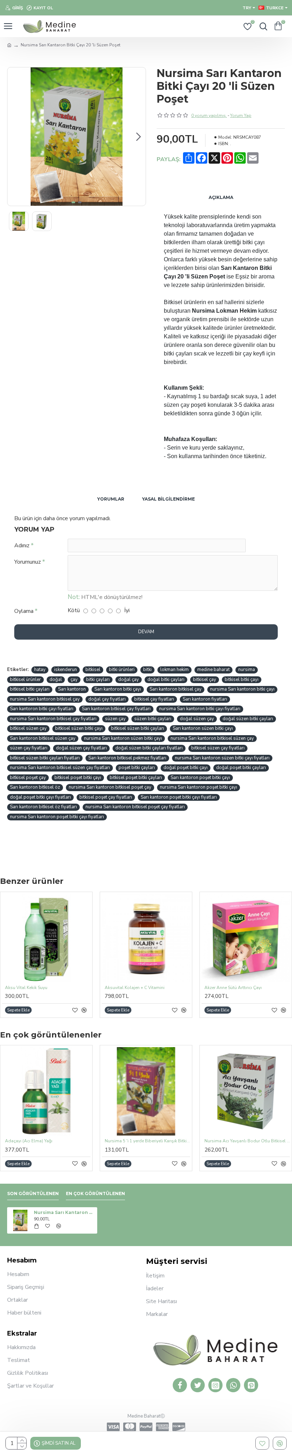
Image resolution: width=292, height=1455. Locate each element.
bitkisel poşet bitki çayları (136, 777)
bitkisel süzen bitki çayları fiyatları (45, 758)
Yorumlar (110, 499)
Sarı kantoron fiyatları (205, 699)
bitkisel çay (204, 679)
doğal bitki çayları (165, 679)
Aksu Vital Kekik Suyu (26, 987)
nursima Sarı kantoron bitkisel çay (45, 699)
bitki (147, 669)
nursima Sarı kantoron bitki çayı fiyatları (199, 709)
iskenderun (65, 669)
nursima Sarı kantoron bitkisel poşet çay (110, 787)
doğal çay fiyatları (107, 699)
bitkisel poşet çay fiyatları (105, 797)
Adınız (22, 545)
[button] (14, 136)
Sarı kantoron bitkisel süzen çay (42, 738)
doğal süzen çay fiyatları (81, 748)
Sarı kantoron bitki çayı (117, 689)
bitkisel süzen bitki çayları (137, 728)
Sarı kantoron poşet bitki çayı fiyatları (179, 797)
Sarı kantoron (72, 689)
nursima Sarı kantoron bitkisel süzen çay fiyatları (60, 767)
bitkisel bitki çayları (29, 689)
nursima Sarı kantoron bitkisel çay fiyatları (53, 719)
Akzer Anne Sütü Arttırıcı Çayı (233, 987)
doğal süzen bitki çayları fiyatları (149, 748)
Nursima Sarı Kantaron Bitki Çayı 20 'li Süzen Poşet (64, 1212)
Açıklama (221, 197)
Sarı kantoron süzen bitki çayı (203, 728)
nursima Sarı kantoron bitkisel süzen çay (212, 738)
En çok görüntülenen (95, 1193)
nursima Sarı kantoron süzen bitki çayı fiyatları (222, 758)
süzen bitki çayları (152, 719)
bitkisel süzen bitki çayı (79, 728)
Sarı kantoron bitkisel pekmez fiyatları (127, 758)
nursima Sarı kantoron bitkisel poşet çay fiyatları (135, 807)
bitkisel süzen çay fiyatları (218, 748)
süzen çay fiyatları (28, 748)
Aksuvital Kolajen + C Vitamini (135, 987)
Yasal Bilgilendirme (168, 499)
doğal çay (128, 679)
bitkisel (92, 669)
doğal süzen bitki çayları (248, 719)
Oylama (23, 611)
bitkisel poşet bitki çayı (77, 777)
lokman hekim (174, 669)
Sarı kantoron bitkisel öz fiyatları (43, 807)
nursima (246, 669)
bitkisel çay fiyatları (154, 699)
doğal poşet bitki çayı (185, 767)
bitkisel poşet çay (28, 777)
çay (74, 679)
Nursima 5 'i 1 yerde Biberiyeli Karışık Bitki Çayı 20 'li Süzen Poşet (45, 1141)
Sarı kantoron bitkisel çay (176, 689)
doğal (55, 679)
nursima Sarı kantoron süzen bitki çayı (123, 738)
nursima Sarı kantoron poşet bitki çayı (198, 787)
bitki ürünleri (122, 669)
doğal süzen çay (197, 719)
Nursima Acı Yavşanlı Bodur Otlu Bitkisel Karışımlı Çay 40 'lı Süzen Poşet (145, 1141)
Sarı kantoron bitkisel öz (35, 787)
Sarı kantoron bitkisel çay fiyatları (116, 709)
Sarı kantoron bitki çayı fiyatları (41, 709)
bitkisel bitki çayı (242, 679)
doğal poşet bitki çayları (241, 767)
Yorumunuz (27, 562)
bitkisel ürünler (25, 679)
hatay (40, 669)
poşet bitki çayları (137, 767)
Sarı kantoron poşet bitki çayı (200, 777)
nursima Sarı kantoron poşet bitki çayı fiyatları (57, 817)
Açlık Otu (211, 1141)
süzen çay (115, 719)
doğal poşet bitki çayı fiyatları (40, 797)
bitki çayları (98, 679)
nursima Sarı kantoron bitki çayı (242, 689)
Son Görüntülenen (33, 1193)
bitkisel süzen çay (28, 728)
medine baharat (213, 669)
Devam (146, 632)
